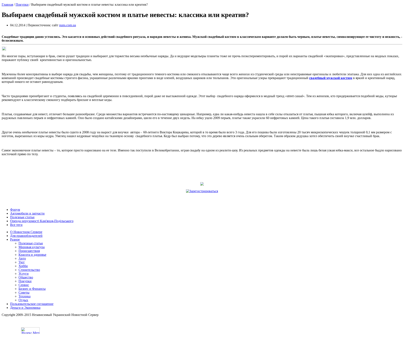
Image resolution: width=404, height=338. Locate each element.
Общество (26, 277)
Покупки (22, 4)
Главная (7, 4)
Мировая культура (32, 247)
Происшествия (29, 251)
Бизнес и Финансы (32, 288)
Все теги (16, 225)
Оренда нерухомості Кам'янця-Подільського (41, 221)
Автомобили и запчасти (27, 213)
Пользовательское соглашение (31, 304)
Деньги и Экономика (25, 307)
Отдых (23, 300)
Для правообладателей (26, 235)
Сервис (24, 285)
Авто (22, 258)
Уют (22, 262)
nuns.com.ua (67, 25)
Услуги (24, 273)
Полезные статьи (22, 217)
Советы (24, 292)
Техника (25, 296)
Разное (15, 239)
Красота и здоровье (32, 254)
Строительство (29, 270)
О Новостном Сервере (26, 232)
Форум (15, 209)
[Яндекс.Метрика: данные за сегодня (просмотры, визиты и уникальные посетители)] (30, 330)
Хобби (23, 266)
